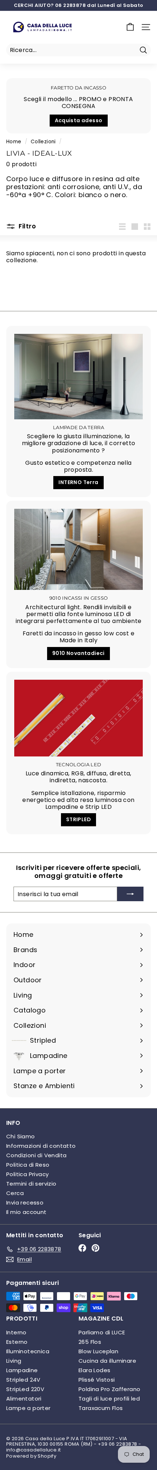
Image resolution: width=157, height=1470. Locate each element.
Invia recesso (24, 1202)
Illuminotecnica (27, 1351)
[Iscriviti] (130, 894)
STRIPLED (78, 819)
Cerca (15, 1193)
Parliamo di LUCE (101, 1332)
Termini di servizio (31, 1183)
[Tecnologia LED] (78, 718)
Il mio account (26, 1212)
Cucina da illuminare (107, 1361)
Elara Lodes (94, 1370)
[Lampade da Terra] (78, 376)
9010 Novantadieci (78, 653)
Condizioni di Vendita (36, 1155)
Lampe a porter (28, 1408)
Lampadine (22, 1370)
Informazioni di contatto (41, 1146)
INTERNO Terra (78, 482)
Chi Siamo (20, 1136)
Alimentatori (24, 1398)
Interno (16, 1332)
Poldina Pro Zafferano (109, 1389)
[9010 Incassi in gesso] (78, 549)
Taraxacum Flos (100, 1408)
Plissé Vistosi (96, 1379)
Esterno (17, 1342)
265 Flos (89, 1342)
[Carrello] (130, 27)
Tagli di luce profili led (109, 1398)
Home (14, 141)
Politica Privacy (27, 1174)
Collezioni (43, 141)
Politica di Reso (27, 1165)
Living (13, 1361)
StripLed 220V (25, 1389)
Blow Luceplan (98, 1351)
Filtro (26, 225)
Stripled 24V (23, 1379)
